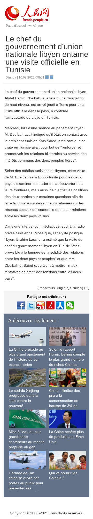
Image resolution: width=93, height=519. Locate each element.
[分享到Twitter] (31, 305)
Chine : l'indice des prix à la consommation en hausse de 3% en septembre (64, 400)
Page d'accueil (16, 26)
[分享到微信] (70, 305)
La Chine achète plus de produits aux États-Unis (67, 437)
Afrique (38, 26)
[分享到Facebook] (21, 305)
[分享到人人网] (60, 305)
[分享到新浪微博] (40, 305)
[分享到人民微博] (50, 305)
